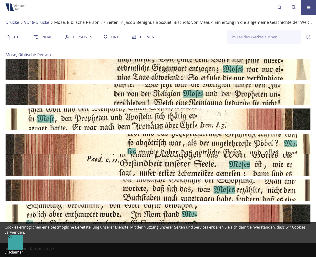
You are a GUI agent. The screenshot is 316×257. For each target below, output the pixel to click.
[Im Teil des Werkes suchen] (308, 37)
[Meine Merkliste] (279, 7)
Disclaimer (14, 252)
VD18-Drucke (36, 22)
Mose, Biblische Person (28, 54)
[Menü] (308, 7)
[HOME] (18, 7)
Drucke (12, 22)
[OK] (293, 7)
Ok (10, 236)
